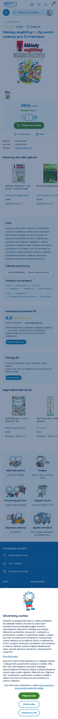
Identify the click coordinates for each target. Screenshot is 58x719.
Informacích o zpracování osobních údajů (34, 687)
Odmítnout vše (29, 712)
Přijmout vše (29, 695)
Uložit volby (29, 704)
